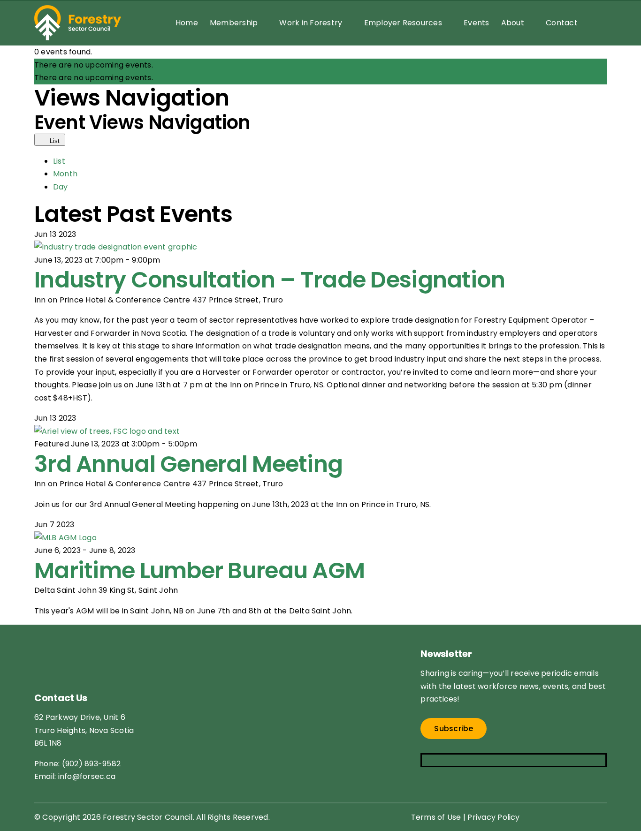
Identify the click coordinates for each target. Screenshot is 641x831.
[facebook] (426, 760)
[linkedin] (481, 760)
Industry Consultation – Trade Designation (269, 279)
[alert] (320, 65)
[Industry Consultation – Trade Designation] (116, 247)
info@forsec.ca (86, 776)
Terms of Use (436, 817)
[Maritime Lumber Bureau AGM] (65, 537)
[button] (592, 22)
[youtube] (463, 760)
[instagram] (445, 760)
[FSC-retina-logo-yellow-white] (88, 640)
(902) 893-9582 (91, 763)
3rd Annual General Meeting (188, 464)
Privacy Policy (493, 817)
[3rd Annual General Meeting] (107, 431)
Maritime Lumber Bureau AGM (199, 570)
